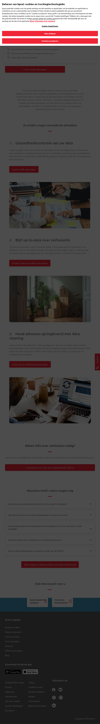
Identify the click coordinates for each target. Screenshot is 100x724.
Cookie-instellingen (50, 26)
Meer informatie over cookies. (42, 21)
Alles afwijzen (50, 33)
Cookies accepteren (50, 41)
